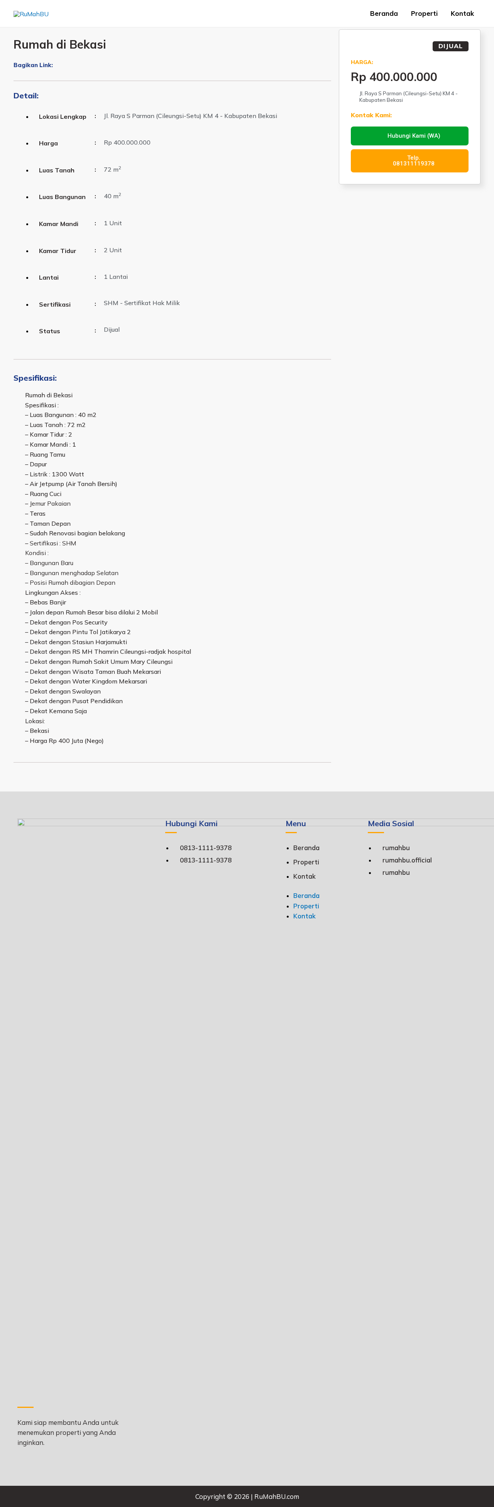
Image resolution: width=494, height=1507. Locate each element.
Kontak (462, 13)
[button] (56, 66)
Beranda (384, 13)
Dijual (450, 46)
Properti (424, 13)
